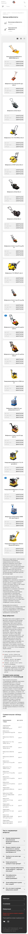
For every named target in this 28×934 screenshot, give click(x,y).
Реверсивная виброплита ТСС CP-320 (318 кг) (14, 463)
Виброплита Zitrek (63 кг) (14, 110)
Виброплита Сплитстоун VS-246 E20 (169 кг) (14, 355)
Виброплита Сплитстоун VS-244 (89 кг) (14, 301)
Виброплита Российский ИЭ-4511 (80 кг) (14, 84)
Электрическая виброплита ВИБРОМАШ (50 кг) (14, 57)
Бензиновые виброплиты (15, 22)
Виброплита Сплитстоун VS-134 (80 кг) (14, 246)
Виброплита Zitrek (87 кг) (14, 219)
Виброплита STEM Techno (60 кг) (14, 164)
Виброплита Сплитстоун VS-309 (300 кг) (14, 436)
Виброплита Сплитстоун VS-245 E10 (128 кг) (14, 328)
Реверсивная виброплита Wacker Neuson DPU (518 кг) (14, 544)
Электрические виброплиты (12, 28)
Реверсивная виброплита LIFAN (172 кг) (14, 382)
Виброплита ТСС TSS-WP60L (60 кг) (14, 137)
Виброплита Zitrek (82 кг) (14, 191)
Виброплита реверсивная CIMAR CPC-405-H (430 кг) (14, 517)
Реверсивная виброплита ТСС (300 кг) (14, 490)
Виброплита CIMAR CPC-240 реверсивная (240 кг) (14, 409)
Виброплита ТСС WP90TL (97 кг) (14, 273)
